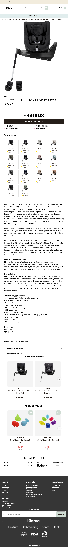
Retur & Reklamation (32, 485)
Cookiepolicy (6, 507)
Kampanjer (5, 492)
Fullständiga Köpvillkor (9, 503)
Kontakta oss (56, 485)
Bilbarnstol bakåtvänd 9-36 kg (28, 19)
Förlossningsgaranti (31, 487)
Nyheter (4, 485)
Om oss (54, 488)
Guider (4, 490)
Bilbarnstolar (13, 19)
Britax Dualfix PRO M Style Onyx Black (49, 19)
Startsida (5, 19)
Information (55, 487)
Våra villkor (5, 501)
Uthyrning (29, 490)
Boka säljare (29, 492)
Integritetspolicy (7, 505)
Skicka (61, 514)
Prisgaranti (29, 488)
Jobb (53, 490)
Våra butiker (5, 488)
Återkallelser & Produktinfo (34, 494)
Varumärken (5, 487)
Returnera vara (30, 496)
